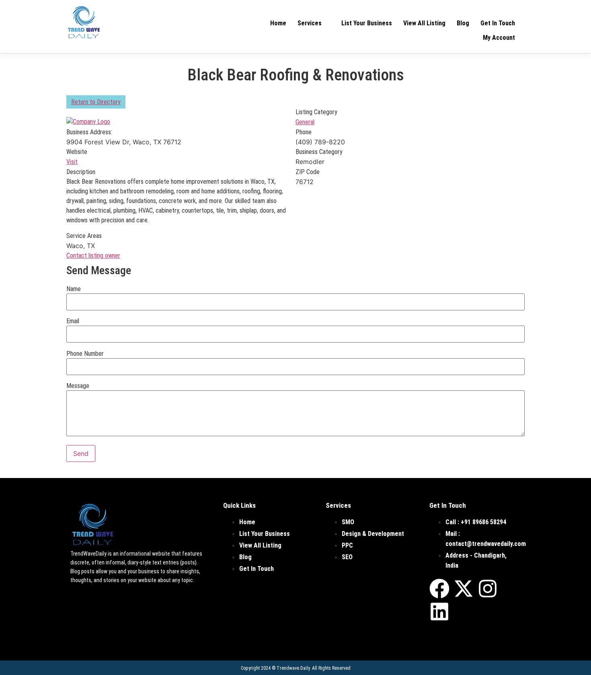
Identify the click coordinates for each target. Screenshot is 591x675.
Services (310, 23)
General (305, 122)
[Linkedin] (439, 611)
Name (73, 289)
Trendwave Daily (293, 668)
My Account (499, 37)
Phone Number (85, 354)
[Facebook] (439, 589)
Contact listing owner (93, 255)
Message (77, 386)
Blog (463, 23)
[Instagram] (488, 589)
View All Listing (424, 23)
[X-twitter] (464, 589)
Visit (72, 162)
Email (72, 321)
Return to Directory (96, 102)
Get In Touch (497, 23)
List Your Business (366, 23)
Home (278, 23)
